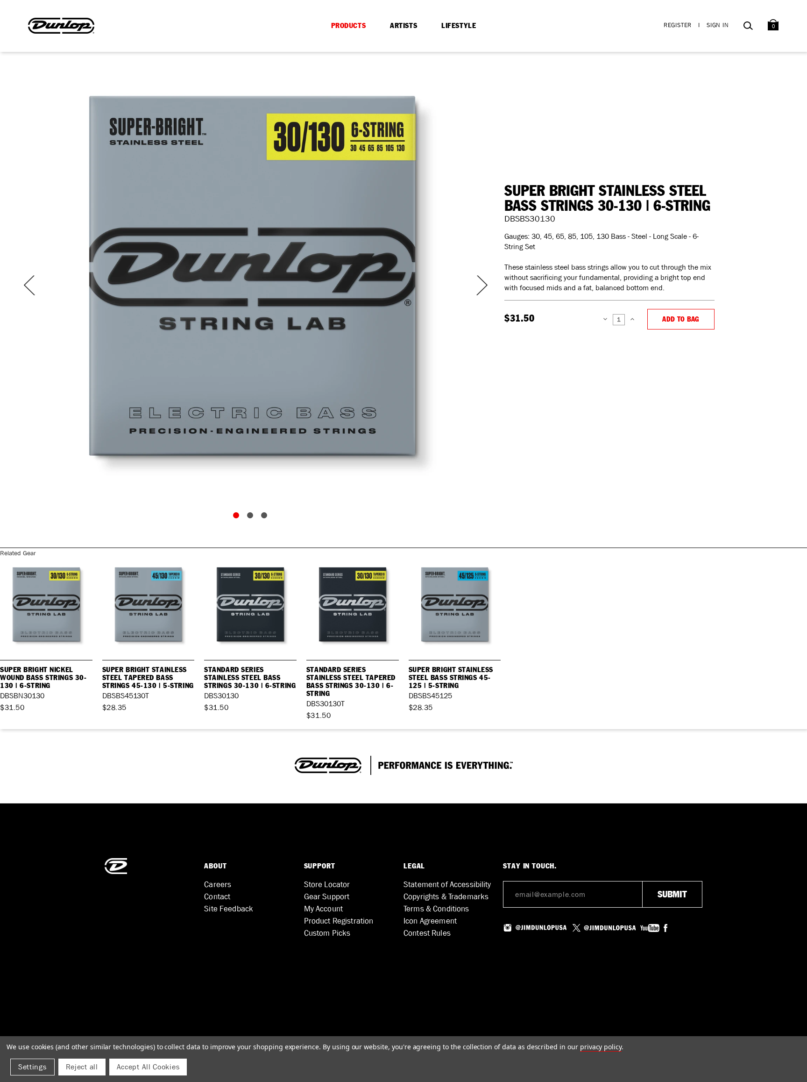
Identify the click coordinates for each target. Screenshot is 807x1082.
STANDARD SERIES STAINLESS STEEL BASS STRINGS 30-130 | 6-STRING (250, 677)
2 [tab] (252, 517)
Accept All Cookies (148, 1067)
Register (678, 25)
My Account (323, 909)
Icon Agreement (430, 921)
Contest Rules (427, 933)
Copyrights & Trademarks (446, 897)
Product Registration (339, 921)
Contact (217, 897)
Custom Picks (327, 933)
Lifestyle (458, 25)
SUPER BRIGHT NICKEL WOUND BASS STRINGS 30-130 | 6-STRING (43, 677)
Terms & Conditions (436, 909)
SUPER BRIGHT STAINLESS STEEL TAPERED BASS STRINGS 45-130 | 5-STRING (148, 677)
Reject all (82, 1067)
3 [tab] (266, 517)
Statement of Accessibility (447, 884)
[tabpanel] (252, 275)
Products (348, 25)
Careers (217, 884)
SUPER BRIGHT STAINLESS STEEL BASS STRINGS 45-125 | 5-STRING (451, 677)
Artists (403, 25)
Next (476, 285)
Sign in (718, 25)
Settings (32, 1067)
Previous (28, 285)
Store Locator (327, 884)
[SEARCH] (748, 27)
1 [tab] (238, 517)
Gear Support (327, 897)
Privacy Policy (601, 1046)
